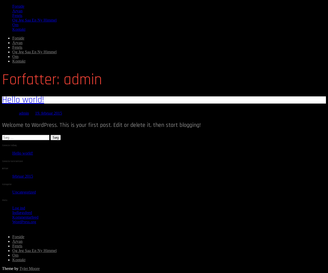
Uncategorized (24, 192)
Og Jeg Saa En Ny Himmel (34, 20)
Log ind (18, 208)
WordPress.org (24, 222)
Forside (18, 6)
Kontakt (18, 29)
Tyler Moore (29, 268)
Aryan (17, 11)
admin (24, 113)
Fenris (17, 15)
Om (15, 25)
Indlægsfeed (22, 212)
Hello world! (23, 100)
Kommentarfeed (25, 217)
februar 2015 (22, 176)
